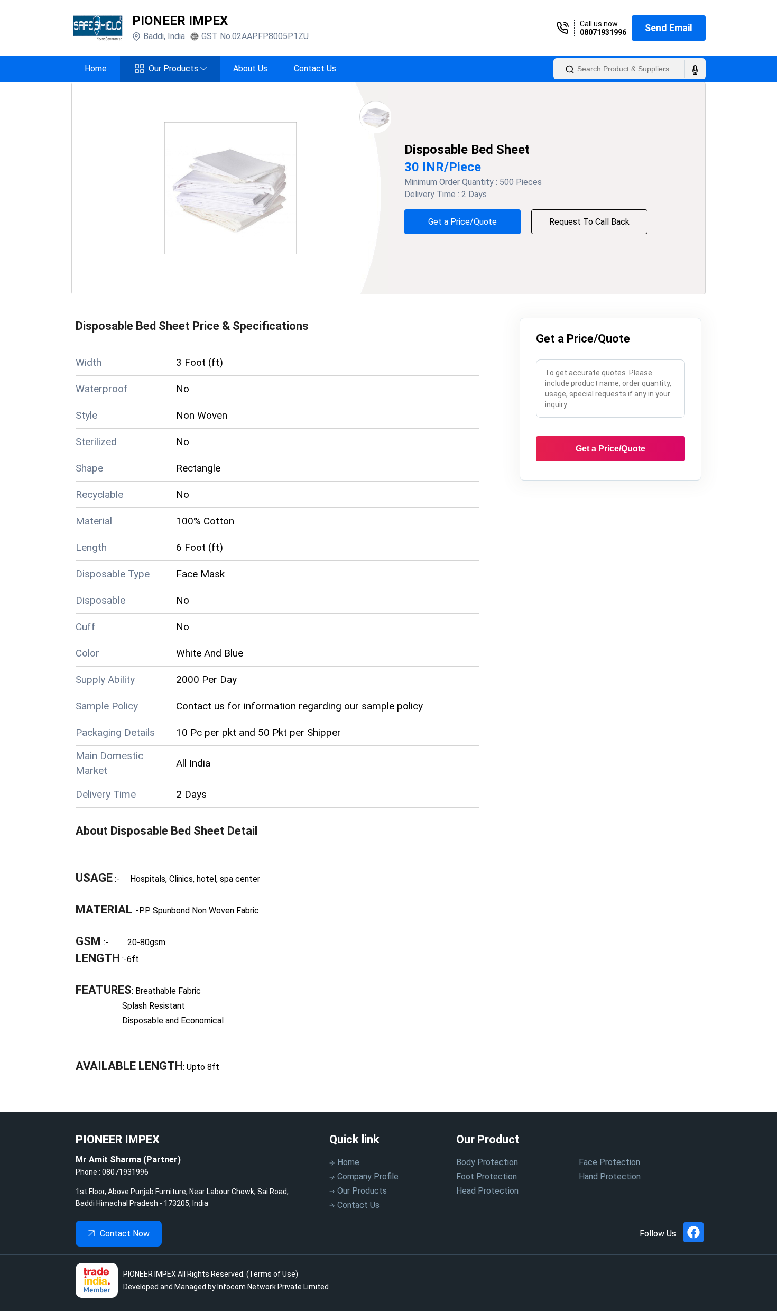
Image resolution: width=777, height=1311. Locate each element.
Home (96, 68)
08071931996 (603, 32)
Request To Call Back (589, 222)
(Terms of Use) (272, 1274)
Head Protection (487, 1191)
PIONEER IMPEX (180, 20)
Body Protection (487, 1162)
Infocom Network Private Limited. (273, 1286)
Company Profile (368, 1176)
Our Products (178, 68)
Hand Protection (610, 1176)
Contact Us (315, 68)
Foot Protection (486, 1176)
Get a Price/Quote (462, 222)
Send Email (668, 27)
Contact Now (125, 1234)
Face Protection (609, 1162)
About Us (250, 68)
